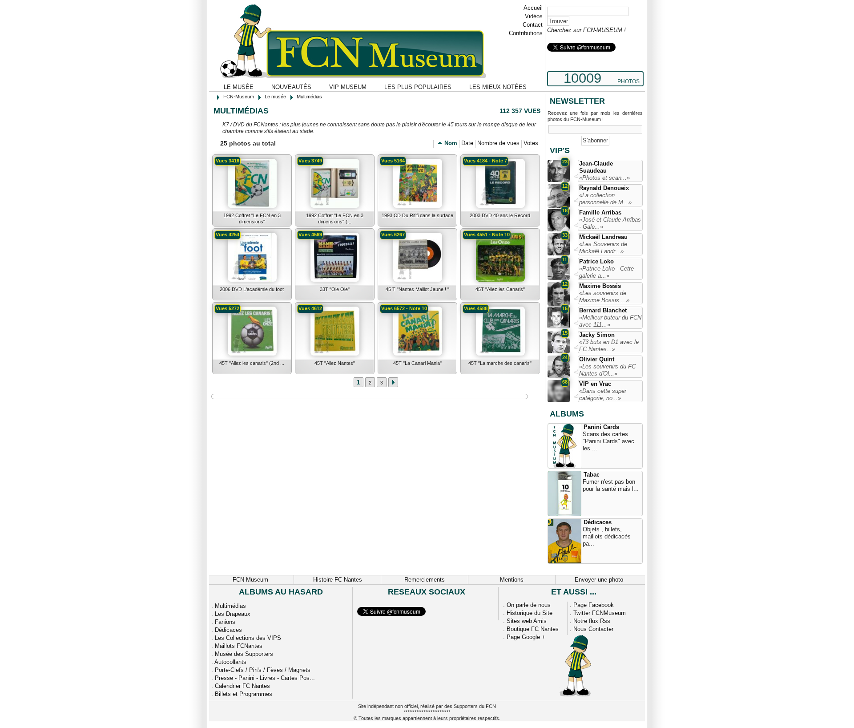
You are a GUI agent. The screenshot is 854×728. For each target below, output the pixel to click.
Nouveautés (291, 87)
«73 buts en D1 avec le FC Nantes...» (609, 345)
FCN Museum (250, 579)
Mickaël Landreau (603, 237)
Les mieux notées (498, 87)
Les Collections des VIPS (248, 638)
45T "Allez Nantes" (334, 363)
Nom (450, 143)
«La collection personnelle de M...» (605, 199)
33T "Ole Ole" (335, 289)
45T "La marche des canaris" (500, 363)
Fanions (225, 622)
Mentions (512, 579)
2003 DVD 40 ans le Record (500, 215)
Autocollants (230, 662)
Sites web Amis (527, 621)
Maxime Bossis (600, 286)
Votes (531, 143)
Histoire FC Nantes (337, 579)
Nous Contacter (593, 629)
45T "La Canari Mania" (417, 363)
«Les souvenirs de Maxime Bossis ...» (604, 296)
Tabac (592, 474)
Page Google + (526, 637)
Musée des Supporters (244, 654)
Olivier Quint (596, 359)
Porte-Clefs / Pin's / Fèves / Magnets (262, 670)
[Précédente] (393, 382)
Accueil (533, 7)
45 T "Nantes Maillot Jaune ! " (417, 289)
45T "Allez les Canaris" (500, 289)
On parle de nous (529, 605)
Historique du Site (529, 613)
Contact (533, 24)
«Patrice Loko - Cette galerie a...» (606, 272)
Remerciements (424, 579)
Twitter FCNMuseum (599, 613)
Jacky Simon (597, 335)
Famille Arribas (600, 212)
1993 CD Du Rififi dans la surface (417, 215)
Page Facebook (593, 605)
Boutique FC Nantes (533, 629)
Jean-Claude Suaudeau (596, 167)
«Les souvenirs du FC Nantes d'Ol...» (607, 370)
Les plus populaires (417, 87)
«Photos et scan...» (604, 177)
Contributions (526, 33)
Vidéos (534, 16)
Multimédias (230, 606)
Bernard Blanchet (603, 310)
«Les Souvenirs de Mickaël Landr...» (603, 248)
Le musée (239, 87)
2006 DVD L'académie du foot (252, 289)
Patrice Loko (596, 261)
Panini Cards (601, 427)
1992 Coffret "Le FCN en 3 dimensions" (252, 218)
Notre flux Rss (591, 621)
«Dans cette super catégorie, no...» (602, 394)
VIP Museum (348, 87)
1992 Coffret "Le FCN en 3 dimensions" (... (334, 218)
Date (467, 143)
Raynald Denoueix (604, 188)
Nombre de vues (498, 143)
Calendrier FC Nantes (242, 686)
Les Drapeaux (232, 614)
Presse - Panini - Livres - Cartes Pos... (265, 678)
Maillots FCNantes (238, 646)
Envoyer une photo (599, 579)
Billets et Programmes (243, 694)
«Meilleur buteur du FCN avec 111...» (610, 321)
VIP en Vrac (595, 383)
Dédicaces (598, 522)
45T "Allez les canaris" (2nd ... (251, 363)
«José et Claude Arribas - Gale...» (610, 223)
